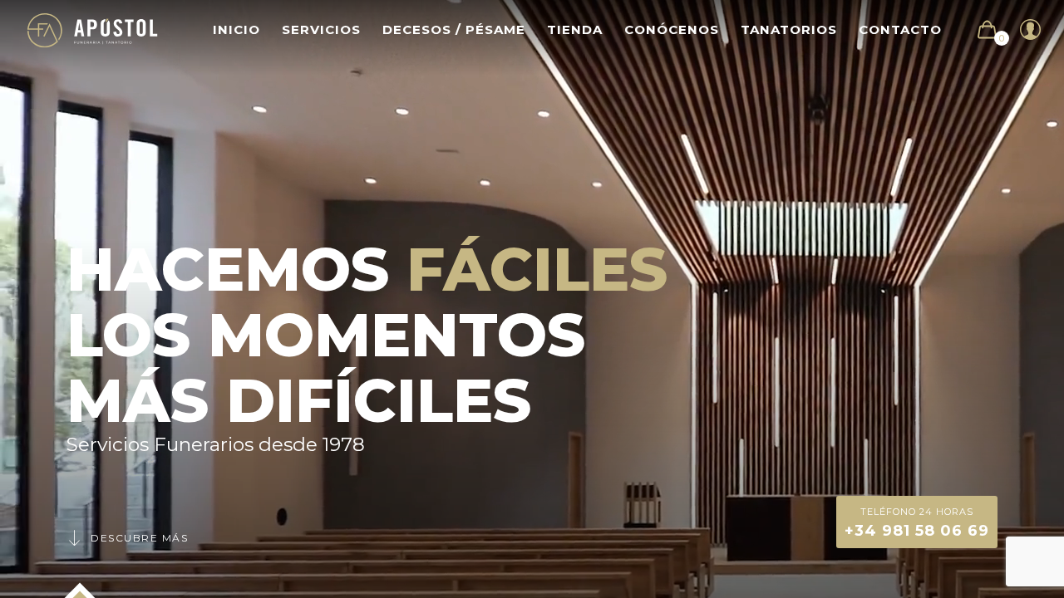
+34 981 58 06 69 (917, 523)
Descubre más (139, 538)
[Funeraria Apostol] (92, 29)
